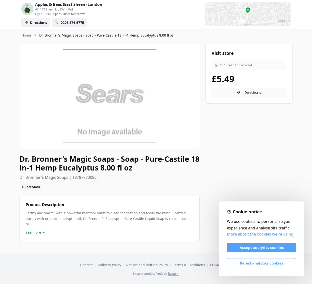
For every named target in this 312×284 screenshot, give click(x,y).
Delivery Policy (109, 265)
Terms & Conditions (189, 265)
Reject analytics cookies (261, 263)
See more (33, 232)
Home (26, 35)
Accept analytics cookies (262, 247)
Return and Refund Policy (147, 265)
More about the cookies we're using (260, 234)
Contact (86, 265)
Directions (252, 92)
